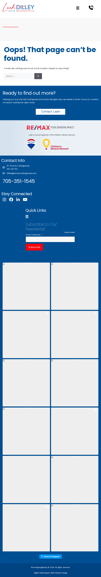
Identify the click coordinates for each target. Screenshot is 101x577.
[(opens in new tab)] (50, 129)
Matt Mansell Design (59, 573)
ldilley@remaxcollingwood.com (22, 173)
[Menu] (78, 8)
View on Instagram (52, 556)
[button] (26, 286)
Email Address (34, 234)
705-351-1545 (19, 181)
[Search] (38, 76)
